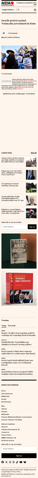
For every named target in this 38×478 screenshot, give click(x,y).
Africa (3, 391)
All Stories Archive (7, 440)
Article (4, 340)
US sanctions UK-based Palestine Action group (10, 184)
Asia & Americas (7, 393)
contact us (20, 88)
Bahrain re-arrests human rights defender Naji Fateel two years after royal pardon (12, 211)
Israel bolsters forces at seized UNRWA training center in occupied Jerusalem (17, 373)
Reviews (4, 411)
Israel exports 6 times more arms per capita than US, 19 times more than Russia (18, 352)
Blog (2, 406)
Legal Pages (6, 471)
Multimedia (5, 414)
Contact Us (5, 432)
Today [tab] (3, 326)
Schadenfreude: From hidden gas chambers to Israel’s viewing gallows (16, 343)
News (3, 331)
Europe (3, 399)
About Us (4, 427)
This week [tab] (11, 326)
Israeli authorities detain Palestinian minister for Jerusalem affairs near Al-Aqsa (12, 198)
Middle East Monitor (29, 81)
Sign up (32, 227)
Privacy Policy (6, 435)
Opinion (4, 409)
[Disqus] (19, 121)
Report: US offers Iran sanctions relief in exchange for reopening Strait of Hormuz (18, 334)
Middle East (5, 396)
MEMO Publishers (7, 438)
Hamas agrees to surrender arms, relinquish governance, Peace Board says (12, 173)
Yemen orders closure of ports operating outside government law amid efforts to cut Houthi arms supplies (12, 160)
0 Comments (13, 33)
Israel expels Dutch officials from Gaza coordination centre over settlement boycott (17, 362)
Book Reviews (6, 402)
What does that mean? (24, 87)
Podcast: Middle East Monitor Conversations (16, 417)
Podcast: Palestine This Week (11, 420)
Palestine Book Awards (9, 429)
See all (34, 153)
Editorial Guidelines (8, 424)
